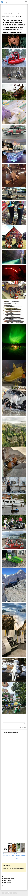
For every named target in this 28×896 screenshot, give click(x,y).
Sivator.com (9, 888)
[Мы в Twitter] (6, 893)
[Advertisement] (14, 788)
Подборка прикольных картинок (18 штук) (18, 856)
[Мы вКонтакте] (3, 893)
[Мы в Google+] (11, 893)
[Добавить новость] (14, 2)
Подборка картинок (5, 854)
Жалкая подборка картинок (23, 855)
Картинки (20, 13)
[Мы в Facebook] (8, 893)
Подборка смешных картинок (10, 855)
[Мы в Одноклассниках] (14, 893)
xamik (14, 13)
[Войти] (6, 2)
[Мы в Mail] (16, 893)
